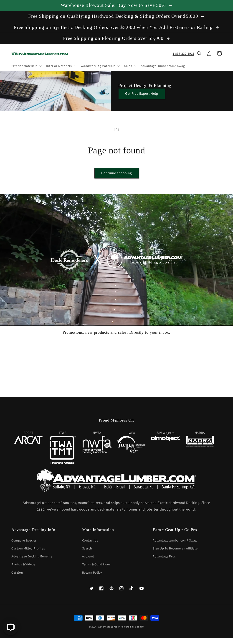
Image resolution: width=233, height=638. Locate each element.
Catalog (17, 572)
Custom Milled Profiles (28, 548)
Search (87, 548)
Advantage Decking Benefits (31, 556)
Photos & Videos (23, 564)
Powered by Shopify (132, 626)
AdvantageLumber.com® (42, 502)
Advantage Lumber (109, 626)
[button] (26, 66)
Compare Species (24, 540)
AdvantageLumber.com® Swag (175, 540)
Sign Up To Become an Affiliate (175, 548)
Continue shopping (116, 173)
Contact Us (90, 540)
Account (88, 556)
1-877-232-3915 (183, 53)
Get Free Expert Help (141, 93)
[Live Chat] (10, 627)
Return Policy (92, 572)
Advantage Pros (164, 556)
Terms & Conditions (96, 564)
